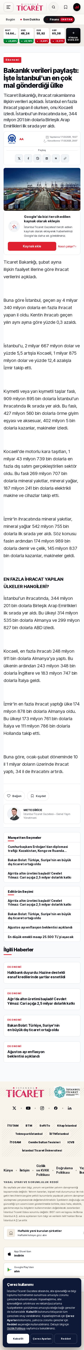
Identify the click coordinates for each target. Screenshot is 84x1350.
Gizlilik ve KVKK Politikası (43, 1170)
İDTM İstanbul (59, 1133)
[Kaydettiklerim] (66, 7)
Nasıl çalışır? (67, 246)
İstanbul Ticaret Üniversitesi (42, 1150)
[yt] (28, 1108)
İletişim (25, 1170)
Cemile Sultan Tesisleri (44, 1142)
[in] (69, 1108)
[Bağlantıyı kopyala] (65, 158)
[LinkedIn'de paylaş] (47, 158)
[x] (14, 1108)
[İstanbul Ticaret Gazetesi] (31, 7)
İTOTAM (13, 1125)
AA (21, 139)
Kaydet (41, 796)
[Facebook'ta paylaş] (28, 158)
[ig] (42, 1108)
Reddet (66, 1338)
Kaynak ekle (32, 246)
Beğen (17, 796)
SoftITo (44, 1125)
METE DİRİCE (33, 810)
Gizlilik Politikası (16, 1328)
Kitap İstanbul (67, 1125)
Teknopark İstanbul (28, 1133)
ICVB (70, 1142)
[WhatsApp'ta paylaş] (37, 158)
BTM (29, 1125)
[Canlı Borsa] (76, 7)
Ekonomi (12, 59)
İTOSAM (15, 1142)
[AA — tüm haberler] (11, 139)
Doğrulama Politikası (64, 1170)
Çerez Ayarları (42, 1338)
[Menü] (8, 7)
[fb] (55, 1108)
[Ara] (53, 7)
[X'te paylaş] (19, 158)
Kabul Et (18, 1338)
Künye (8, 1170)
